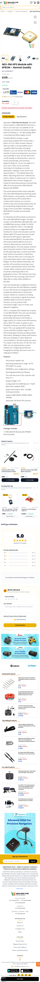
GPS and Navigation (21, 11)
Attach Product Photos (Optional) (15, 616)
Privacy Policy (20, 941)
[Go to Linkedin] (29, 975)
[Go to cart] (34, 2)
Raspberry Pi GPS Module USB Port (29, 510)
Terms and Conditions (20, 947)
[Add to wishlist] (35, 17)
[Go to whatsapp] (22, 975)
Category (10, 11)
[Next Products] (37, 443)
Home (3, 11)
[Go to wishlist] (31, 2)
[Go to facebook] (18, 975)
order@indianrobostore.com (21, 966)
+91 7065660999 (20, 903)
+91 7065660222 (20, 908)
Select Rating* (9, 596)
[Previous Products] (34, 443)
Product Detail (8, 117)
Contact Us (20, 926)
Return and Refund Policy (20, 950)
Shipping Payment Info (20, 944)
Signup (33, 861)
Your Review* (8, 604)
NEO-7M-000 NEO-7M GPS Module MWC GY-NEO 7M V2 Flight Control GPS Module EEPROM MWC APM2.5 (10, 510)
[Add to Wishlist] (17, 494)
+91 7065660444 (20, 913)
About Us (20, 922)
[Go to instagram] (26, 975)
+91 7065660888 (26, 900)
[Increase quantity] (18, 101)
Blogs (20, 932)
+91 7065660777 (14, 900)
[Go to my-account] (38, 2)
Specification (22, 117)
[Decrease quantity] (18, 103)
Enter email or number (12, 861)
